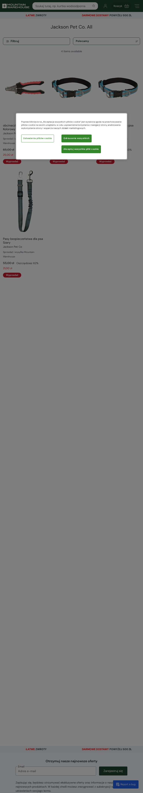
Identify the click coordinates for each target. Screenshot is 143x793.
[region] (71, 136)
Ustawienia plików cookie (37, 138)
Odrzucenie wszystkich (76, 138)
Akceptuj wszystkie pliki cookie (81, 149)
